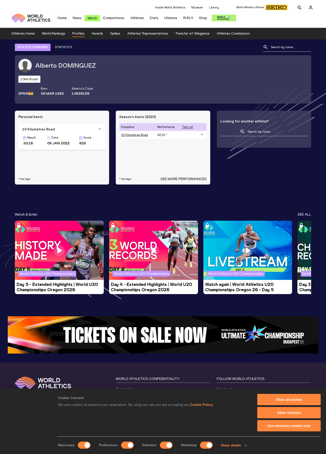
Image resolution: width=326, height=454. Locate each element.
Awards (97, 33)
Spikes (115, 33)
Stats (154, 18)
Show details (231, 445)
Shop (203, 18)
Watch (92, 18)
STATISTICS (63, 47)
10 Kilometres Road (134, 135)
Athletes (137, 18)
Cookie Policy (201, 405)
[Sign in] (311, 7)
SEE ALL (304, 214)
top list (187, 127)
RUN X (188, 18)
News (77, 18)
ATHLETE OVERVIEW (33, 47)
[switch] (127, 445)
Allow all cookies (289, 399)
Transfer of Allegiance (192, 33)
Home (62, 18)
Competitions (113, 18)
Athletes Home (23, 33)
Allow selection (289, 413)
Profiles (78, 33)
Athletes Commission (233, 33)
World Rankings (53, 33)
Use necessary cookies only (288, 426)
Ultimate (170, 18)
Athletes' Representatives (147, 33)
